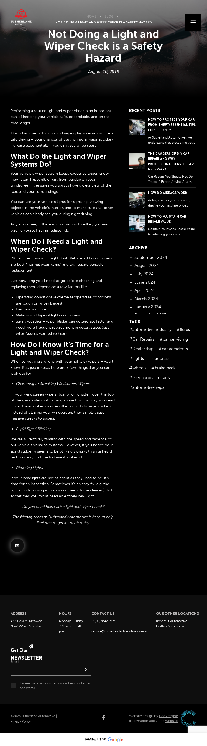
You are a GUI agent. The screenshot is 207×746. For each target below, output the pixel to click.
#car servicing (174, 339)
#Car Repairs (141, 339)
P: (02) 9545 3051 (104, 621)
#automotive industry (150, 329)
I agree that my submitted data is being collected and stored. (55, 685)
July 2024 (144, 274)
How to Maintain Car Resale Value (167, 219)
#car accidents (173, 348)
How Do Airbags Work (167, 192)
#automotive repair (148, 387)
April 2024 (144, 290)
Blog (109, 16)
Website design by (153, 716)
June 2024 (145, 282)
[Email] (51, 670)
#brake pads (163, 368)
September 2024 (150, 257)
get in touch (67, 523)
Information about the (153, 721)
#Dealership (141, 348)
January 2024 (147, 307)
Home (91, 16)
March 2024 (146, 298)
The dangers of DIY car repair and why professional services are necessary (171, 161)
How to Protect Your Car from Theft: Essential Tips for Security (172, 124)
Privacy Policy (21, 721)
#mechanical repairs (149, 377)
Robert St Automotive (171, 621)
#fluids (183, 329)
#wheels (137, 368)
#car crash (159, 358)
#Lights (136, 358)
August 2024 (146, 265)
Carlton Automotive (170, 626)
